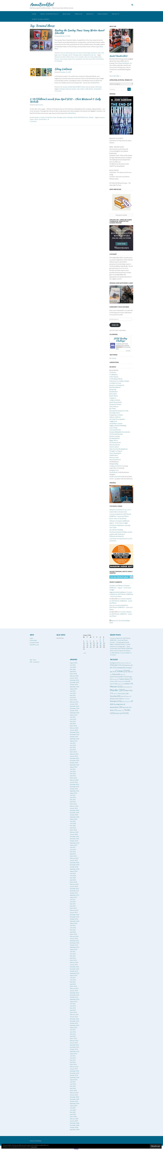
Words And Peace (115, 459)
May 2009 (73, 1112)
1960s (114, 665)
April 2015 (73, 958)
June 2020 (73, 823)
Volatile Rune (113, 455)
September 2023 (74, 739)
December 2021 (74, 784)
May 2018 (73, 878)
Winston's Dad (114, 457)
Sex (129, 701)
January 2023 (74, 756)
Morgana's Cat (114, 470)
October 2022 (74, 762)
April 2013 (73, 1010)
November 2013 (74, 995)
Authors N (37, 117)
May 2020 (73, 825)
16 (104, 643)
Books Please (113, 396)
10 (84, 643)
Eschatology (61, 89)
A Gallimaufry (113, 374)
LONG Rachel (69, 53)
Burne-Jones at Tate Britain (117, 518)
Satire (124, 701)
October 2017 (74, 893)
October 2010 (74, 1075)
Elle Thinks (112, 408)
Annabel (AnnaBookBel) (118, 56)
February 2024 (74, 728)
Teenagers (120, 710)
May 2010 (73, 1086)
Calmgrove (112, 398)
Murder (117, 690)
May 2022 (73, 773)
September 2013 (74, 999)
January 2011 (74, 1069)
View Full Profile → (115, 76)
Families (116, 679)
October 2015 (74, 945)
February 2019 (74, 858)
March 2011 (73, 1064)
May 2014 (73, 982)
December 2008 (74, 1123)
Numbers (74, 89)
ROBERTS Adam (80, 87)
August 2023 (73, 741)
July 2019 (72, 847)
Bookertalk (112, 389)
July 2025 (72, 691)
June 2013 (73, 1006)
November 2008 (74, 1125)
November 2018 (74, 864)
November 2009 (74, 1099)
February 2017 (74, 910)
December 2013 (74, 993)
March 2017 (73, 908)
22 (100, 645)
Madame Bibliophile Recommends (119, 432)
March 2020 (73, 830)
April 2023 (73, 749)
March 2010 (73, 1090)
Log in (31, 638)
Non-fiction (94, 53)
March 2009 (73, 1116)
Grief (127, 681)
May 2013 (73, 1008)
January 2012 (74, 1043)
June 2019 (73, 849)
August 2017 (73, 897)
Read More (96, 83)
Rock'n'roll (125, 698)
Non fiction (123, 693)
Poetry (99, 53)
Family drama (125, 679)
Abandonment (58, 57)
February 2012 (74, 1040)
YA (48, 119)
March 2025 (73, 699)
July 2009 (72, 1108)
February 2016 (74, 936)
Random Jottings (114, 436)
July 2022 (72, 769)
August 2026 (73, 663)
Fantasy (32, 119)
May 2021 (73, 799)
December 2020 (74, 810)
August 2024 (73, 715)
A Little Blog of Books (116, 379)
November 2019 (74, 838)
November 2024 (74, 708)
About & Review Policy (49, 14)
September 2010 (74, 1077)
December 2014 (74, 967)
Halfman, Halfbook (115, 417)
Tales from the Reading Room (118, 449)
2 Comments (33, 121)
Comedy (120, 668)
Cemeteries (102, 117)
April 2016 (73, 932)
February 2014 (74, 988)
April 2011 (73, 1062)
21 (97, 645)
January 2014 (74, 990)
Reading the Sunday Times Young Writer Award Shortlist (79, 31)
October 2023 (74, 736)
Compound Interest (115, 466)
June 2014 (73, 980)
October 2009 (74, 1101)
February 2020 (74, 832)
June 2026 (73, 667)
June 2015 (73, 954)
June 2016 (73, 927)
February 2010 (74, 1092)
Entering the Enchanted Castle (118, 411)
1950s (128, 663)
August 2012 (73, 1027)
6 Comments (58, 91)
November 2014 (74, 969)
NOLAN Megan (86, 53)
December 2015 (74, 940)
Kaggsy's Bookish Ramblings (117, 425)
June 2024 (73, 719)
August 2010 (73, 1079)
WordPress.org (34, 644)
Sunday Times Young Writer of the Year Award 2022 (82, 59)
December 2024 (74, 706)
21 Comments (58, 61)
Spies (113, 710)
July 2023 (72, 743)
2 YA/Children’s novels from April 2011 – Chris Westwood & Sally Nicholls (65, 100)
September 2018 (74, 869)
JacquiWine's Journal (115, 423)
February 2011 (74, 1066)
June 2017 (73, 901)
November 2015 (74, 943)
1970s (121, 665)
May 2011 (73, 1060)
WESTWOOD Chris (83, 117)
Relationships (97, 57)
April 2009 (73, 1114)
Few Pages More (114, 413)
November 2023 (74, 734)
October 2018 (74, 867)
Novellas (81, 57)
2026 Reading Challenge (120, 339)
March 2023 (73, 752)
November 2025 (74, 682)
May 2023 (73, 747)
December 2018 (74, 862)
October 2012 (74, 1023)
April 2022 (73, 775)
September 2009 (74, 1103)
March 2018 (73, 882)
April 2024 (73, 723)
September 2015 (74, 947)
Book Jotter (113, 394)
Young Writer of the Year (89, 55)
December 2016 (74, 914)
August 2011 (73, 1053)
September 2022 (74, 765)
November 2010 (74, 1073)
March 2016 (73, 934)
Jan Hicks (112, 585)
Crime (122, 671)
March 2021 (73, 804)
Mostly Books (113, 472)
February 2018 (74, 884)
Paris (123, 696)
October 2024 (74, 710)
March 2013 (73, 1012)
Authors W (44, 117)
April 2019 (73, 854)
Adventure (129, 665)
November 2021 (74, 786)
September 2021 (74, 791)
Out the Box (38, 1141)
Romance (57, 59)
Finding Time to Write (116, 415)
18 (87, 645)
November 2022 (74, 760)
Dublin (68, 57)
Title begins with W (72, 117)
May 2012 (73, 1034)
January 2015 (74, 964)
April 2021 (73, 802)
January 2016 (74, 938)
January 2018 (74, 886)
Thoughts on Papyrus (115, 451)
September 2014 (74, 973)
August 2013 (73, 1001)
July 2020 (72, 821)
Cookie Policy (34, 1147)
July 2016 (72, 925)
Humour (120, 684)
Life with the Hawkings (116, 530)
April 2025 (73, 697)
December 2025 (74, 680)
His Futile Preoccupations (117, 419)
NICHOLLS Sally (51, 117)
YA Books (91, 117)
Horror (113, 684)
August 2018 (73, 871)
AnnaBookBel (41, 4)
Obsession (87, 57)
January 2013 (74, 1016)
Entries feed (33, 640)
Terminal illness (100, 59)
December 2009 (74, 1097)
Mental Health (127, 687)
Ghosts (36, 119)
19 (90, 645)
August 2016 (73, 923)
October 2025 (74, 684)
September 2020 (74, 817)
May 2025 (73, 695)
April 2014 (73, 984)
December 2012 (74, 1019)
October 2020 (74, 815)
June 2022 (73, 771)
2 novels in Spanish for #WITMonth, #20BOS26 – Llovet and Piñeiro (121, 594)
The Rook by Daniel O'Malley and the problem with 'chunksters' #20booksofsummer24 (120, 534)
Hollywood (68, 89)
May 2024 (73, 721)
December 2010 (74, 1071)
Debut (64, 57)
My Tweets (112, 358)
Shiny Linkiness (63, 69)
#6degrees (115, 663)
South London (63, 59)
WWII (118, 713)
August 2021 (73, 793)
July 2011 (72, 1056)
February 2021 (74, 806)
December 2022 (74, 758)
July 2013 (72, 1003)
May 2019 (73, 851)
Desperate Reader (115, 404)
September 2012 (74, 1025)
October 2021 (74, 789)
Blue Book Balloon (115, 387)
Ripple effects (113, 440)
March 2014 (73, 986)
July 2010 (72, 1082)
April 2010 (73, 1088)
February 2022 (74, 780)
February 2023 (74, 754)
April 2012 (73, 1036)
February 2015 (74, 962)
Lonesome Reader (115, 430)
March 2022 (73, 778)
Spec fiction (127, 707)
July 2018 (72, 873)
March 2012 (73, 1038)
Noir (115, 693)
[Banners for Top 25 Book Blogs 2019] (121, 622)
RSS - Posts (33, 660)
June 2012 (73, 1032)
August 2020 (73, 819)
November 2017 (74, 891)
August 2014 (73, 975)
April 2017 (73, 906)
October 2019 (74, 841)
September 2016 (74, 921)
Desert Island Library (40, 19)
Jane (110, 605)
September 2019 (74, 843)
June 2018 (73, 875)
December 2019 (74, 836)
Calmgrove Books (114, 400)
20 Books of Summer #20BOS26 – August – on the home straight (120, 588)
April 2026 (73, 671)
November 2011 (74, 1047)
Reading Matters (114, 438)
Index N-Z (90, 14)
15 (100, 643)
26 (90, 647)
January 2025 (74, 704)
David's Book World (115, 402)
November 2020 (74, 812)
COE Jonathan (64, 87)
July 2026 (72, 665)
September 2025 (74, 686)
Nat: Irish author (77, 53)
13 (94, 643)
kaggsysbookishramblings (117, 592)
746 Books (112, 372)
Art (113, 668)
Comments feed (34, 642)
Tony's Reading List (115, 453)
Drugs (122, 674)
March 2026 (73, 673)
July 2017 (72, 899)
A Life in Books (113, 377)
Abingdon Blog (113, 464)
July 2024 (72, 717)
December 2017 (74, 888)
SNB (86, 89)
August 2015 (73, 949)
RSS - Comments (34, 662)
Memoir (116, 686)
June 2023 (73, 745)
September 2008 (74, 1129)
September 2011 (74, 1051)
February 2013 (74, 1014)
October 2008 (74, 1127)
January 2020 (74, 834)
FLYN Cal (62, 53)
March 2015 (73, 960)
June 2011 (73, 1058)
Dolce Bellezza (114, 406)
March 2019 (73, 856)
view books (128, 350)
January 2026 (74, 678)
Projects (115, 14)
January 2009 (74, 1121)
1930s (122, 663)
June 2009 (73, 1110)
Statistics (90, 89)
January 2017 (74, 912)
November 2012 (74, 1021)
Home (34, 14)
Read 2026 (66, 14)
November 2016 (74, 917)
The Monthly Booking (115, 434)
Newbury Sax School (115, 476)
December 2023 (74, 732)
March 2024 (73, 726)
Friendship (120, 681)
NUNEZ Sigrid (72, 87)
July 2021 (72, 795)
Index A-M (78, 14)
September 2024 (74, 713)
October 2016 (74, 919)
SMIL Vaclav (98, 87)
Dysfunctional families (118, 676)
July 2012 (72, 1029)
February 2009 (74, 1119)
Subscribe (115, 325)
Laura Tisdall (113, 428)
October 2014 (74, 971)
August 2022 (73, 767)
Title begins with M (67, 55)
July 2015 (72, 951)
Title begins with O (77, 55)
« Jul (84, 653)
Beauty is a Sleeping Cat (116, 385)
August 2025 (73, 689)
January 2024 (74, 730)
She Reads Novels (115, 442)
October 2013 (74, 997)
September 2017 (74, 895)
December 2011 (74, 1045)
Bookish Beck (113, 391)
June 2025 (73, 693)
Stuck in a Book (114, 447)
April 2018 (73, 880)
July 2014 (72, 977)
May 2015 (73, 956)
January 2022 (74, 782)
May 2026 (73, 669)
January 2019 (74, 860)
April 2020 (73, 828)
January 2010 (74, 1095)
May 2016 (73, 930)
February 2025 (74, 702)
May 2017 (73, 904)
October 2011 (74, 1049)
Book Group (103, 14)
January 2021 (74, 808)
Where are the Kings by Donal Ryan (120, 650)
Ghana (72, 57)
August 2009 (73, 1105)
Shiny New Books (90, 87)
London (128, 684)
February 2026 (74, 676)
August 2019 (73, 845)
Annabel (118, 344)
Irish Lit (77, 57)
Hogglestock (113, 421)
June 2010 (73, 1084)
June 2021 (73, 797)
